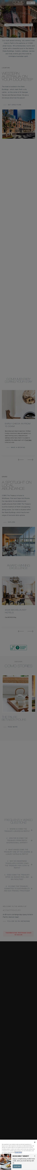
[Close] (35, 1142)
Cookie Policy (18, 1152)
